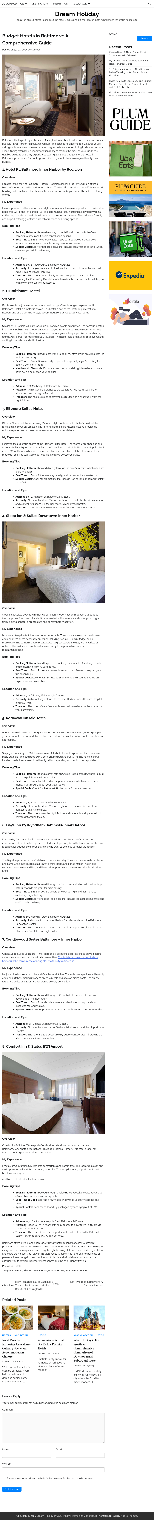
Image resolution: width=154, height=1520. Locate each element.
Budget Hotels (56, 1270)
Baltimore (17, 1270)
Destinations (40, 3)
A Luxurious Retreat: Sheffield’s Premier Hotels (51, 1344)
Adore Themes (129, 1515)
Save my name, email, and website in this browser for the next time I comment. (50, 1478)
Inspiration (60, 3)
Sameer (35, 49)
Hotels (17, 1266)
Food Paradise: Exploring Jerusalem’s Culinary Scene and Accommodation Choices (16, 1349)
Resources (79, 3)
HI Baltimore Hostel (76, 1270)
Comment (8, 1409)
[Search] (149, 4)
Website (6, 1464)
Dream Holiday (77, 14)
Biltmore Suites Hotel (35, 1270)
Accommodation (13, 3)
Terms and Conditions (84, 1515)
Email (59, 1449)
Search (113, 34)
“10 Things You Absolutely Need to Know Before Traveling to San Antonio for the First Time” (129, 72)
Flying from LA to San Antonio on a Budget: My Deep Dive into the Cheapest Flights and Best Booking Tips (130, 84)
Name (6, 1449)
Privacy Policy (62, 1515)
